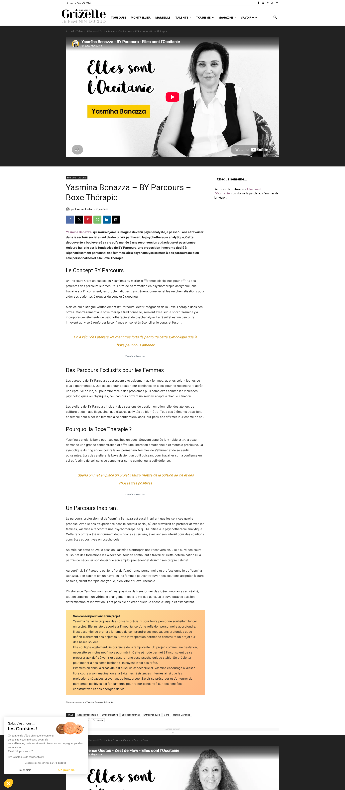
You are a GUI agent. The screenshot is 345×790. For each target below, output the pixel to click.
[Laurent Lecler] (68, 209)
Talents (80, 31)
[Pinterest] (268, 3)
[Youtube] (277, 3)
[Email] (116, 220)
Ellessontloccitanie (87, 714)
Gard (166, 714)
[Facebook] (258, 3)
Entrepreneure (110, 714)
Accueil (70, 31)
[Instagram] (263, 3)
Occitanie (98, 720)
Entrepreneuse (152, 714)
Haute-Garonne (181, 714)
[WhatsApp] (97, 220)
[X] (272, 3)
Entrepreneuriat (131, 714)
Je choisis (25, 769)
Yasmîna (79, 232)
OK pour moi (66, 769)
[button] (275, 18)
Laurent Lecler (83, 209)
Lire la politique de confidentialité (26, 757)
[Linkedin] (107, 220)
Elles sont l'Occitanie (98, 31)
